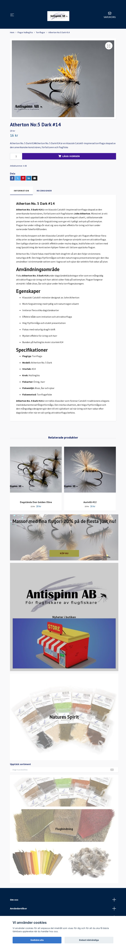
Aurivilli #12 (90, 502)
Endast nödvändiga (89, 940)
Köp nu (64, 553)
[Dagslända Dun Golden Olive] (36, 472)
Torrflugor (40, 32)
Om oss (14, 899)
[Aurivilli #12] (90, 472)
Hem (12, 32)
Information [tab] (21, 190)
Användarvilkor (18, 908)
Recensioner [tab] (44, 190)
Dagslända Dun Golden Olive (36, 502)
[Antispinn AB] (58, 15)
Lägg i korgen (71, 156)
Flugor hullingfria (25, 32)
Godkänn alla (37, 940)
